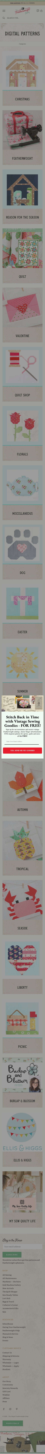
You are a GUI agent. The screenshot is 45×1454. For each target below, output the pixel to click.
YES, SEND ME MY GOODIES (22, 750)
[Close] (41, 698)
